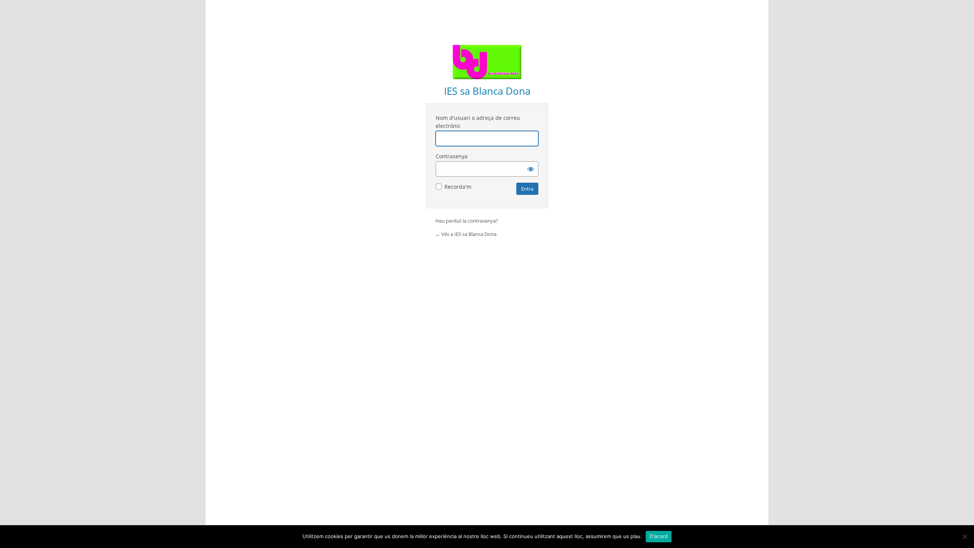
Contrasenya (452, 156)
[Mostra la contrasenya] (530, 169)
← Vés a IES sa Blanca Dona (466, 234)
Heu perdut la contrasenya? (466, 220)
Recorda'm (457, 186)
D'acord (658, 536)
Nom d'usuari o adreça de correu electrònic (478, 121)
